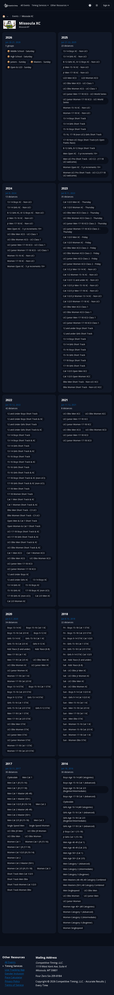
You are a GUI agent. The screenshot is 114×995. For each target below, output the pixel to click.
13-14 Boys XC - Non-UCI (75, 51)
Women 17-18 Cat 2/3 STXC (20, 750)
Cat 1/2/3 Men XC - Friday (75, 237)
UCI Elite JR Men (15, 831)
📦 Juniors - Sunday (16, 61)
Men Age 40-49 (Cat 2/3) (75, 847)
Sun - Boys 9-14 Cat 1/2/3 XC (77, 692)
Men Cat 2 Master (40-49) (19, 809)
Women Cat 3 (43, 868)
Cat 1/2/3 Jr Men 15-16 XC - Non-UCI (80, 285)
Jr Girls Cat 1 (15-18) (72, 836)
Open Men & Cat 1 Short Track (22, 520)
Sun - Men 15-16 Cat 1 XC (75, 702)
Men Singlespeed (71, 890)
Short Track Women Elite (19, 889)
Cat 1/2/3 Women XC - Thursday (78, 207)
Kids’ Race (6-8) (42, 649)
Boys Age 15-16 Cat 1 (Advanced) (79, 782)
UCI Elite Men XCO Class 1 (75, 306)
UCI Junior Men (91, 895)
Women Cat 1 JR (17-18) (18, 847)
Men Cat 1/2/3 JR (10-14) (19, 804)
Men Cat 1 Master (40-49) (19, 793)
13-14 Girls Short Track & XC (21, 451)
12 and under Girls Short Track (77, 333)
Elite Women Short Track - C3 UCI (23, 515)
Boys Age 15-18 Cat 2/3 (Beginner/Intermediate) (74, 789)
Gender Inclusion (14, 973)
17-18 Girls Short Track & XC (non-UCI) (25, 483)
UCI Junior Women (72, 901)
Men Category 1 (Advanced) (76, 863)
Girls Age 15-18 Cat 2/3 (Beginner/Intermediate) (74, 819)
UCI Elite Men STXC (16, 724)
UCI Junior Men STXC (17, 734)
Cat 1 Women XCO (36, 553)
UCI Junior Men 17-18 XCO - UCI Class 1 (26, 244)
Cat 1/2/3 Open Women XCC (76, 376)
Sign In (106, 5)
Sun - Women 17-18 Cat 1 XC (77, 734)
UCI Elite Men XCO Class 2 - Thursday (81, 212)
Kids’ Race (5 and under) (18, 649)
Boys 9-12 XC (40, 633)
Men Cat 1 (27, 777)
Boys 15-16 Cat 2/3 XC (18, 633)
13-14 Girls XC (14, 585)
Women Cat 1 (13, 841)
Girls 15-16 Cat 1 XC (34, 638)
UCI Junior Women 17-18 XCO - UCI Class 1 (28, 250)
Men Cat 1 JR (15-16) (17, 782)
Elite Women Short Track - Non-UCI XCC (82, 387)
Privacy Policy (12, 981)
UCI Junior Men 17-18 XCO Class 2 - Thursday (85, 223)
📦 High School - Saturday (19, 56)
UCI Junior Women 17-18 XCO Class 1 (81, 322)
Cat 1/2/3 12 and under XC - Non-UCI (81, 280)
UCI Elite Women (33, 836)
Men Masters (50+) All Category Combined (83, 885)
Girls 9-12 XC (39, 643)
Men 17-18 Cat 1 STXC (18, 713)
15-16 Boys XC (32, 585)
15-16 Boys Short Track (74, 129)
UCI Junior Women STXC (19, 740)
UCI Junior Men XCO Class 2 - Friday (80, 258)
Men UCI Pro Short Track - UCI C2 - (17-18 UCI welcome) (83, 160)
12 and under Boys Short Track (78, 328)
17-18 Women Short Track (20, 494)
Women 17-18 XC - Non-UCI (76, 113)
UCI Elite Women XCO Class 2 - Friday (81, 253)
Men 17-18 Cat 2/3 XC (17, 659)
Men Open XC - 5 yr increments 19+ (80, 153)
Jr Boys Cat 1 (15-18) (73, 831)
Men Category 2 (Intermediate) (78, 869)
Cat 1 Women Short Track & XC (22, 504)
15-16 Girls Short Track (74, 355)
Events (15, 16)
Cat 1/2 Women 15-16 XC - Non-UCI (80, 274)
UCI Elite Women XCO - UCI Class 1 (80, 88)
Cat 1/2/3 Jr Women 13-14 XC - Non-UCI (82, 296)
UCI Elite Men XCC (71, 413)
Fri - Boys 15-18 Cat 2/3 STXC (77, 633)
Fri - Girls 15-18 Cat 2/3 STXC (77, 649)
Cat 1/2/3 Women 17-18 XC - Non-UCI (81, 301)
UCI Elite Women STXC (18, 729)
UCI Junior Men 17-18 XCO (20, 563)
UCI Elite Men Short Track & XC (22, 542)
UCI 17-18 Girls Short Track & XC (23, 536)
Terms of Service (14, 985)
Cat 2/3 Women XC (16, 601)
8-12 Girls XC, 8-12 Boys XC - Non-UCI (81, 61)
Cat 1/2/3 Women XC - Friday (77, 242)
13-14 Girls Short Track (74, 123)
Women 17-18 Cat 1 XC (18, 675)
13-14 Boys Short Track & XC (21, 440)
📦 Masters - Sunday (40, 61)
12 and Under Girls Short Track (22, 424)
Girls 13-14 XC (14, 638)
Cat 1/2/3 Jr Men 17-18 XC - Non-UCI (80, 290)
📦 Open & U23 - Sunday (19, 67)
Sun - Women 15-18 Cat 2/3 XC (78, 729)
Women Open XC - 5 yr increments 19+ (82, 167)
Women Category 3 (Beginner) (77, 922)
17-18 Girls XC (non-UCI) (18, 595)
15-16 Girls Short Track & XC (21, 472)
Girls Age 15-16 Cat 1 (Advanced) (79, 812)
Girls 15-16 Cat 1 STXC (18, 702)
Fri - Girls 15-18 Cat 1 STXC (76, 643)
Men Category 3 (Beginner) (76, 874)
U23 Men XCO (70, 77)
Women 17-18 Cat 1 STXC (19, 745)
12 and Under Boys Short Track (22, 413)
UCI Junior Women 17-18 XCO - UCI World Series (83, 101)
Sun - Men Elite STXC (73, 718)
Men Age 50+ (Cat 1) (73, 853)
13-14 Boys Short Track (74, 118)
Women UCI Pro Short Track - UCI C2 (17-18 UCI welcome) (84, 174)
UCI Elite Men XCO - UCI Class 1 (78, 83)
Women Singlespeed (73, 928)
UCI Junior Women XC (17, 670)
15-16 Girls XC (14, 590)
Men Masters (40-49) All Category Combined (84, 879)
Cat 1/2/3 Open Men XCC (75, 371)
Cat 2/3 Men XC (42, 595)
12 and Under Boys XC (18, 574)
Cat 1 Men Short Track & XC (20, 499)
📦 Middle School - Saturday (20, 51)
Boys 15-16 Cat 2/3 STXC (19, 692)
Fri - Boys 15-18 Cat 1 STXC (76, 627)
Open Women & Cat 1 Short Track (23, 526)
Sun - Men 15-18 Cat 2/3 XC (76, 708)
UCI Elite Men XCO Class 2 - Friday (79, 247)
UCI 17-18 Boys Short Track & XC (23, 531)
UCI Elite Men (13, 836)
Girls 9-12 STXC (42, 708)
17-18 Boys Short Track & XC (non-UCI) (26, 478)
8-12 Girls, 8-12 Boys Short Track (79, 148)
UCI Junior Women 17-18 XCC (77, 424)
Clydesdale (12, 777)
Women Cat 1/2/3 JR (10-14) (20, 852)
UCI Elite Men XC (41, 659)
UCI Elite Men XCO (16, 558)
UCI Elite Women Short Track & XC (24, 547)
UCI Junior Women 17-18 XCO (21, 569)
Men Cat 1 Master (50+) (18, 798)
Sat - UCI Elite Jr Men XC (74, 670)
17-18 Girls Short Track (74, 365)
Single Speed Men (15, 825)
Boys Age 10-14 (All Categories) (78, 777)
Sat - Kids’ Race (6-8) (73, 665)
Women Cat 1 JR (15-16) (36, 841)
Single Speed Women (39, 825)
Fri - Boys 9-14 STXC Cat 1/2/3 (77, 638)
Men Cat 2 (41, 804)
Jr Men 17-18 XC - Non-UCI (76, 72)
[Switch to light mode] (96, 5)
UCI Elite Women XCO (40, 558)
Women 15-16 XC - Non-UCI (76, 107)
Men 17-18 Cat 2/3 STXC (19, 718)
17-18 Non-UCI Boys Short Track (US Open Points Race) (83, 141)
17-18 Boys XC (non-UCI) (37, 590)
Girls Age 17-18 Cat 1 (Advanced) (79, 826)
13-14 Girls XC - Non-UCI (75, 56)
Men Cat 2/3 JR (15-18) (18, 820)
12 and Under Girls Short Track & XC (24, 429)
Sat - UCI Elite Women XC (75, 686)
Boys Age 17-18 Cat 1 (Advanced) (79, 796)
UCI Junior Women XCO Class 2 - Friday (82, 264)
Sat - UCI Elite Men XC (73, 681)
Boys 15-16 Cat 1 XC (36, 627)
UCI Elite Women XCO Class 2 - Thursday (82, 218)
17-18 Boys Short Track (74, 360)
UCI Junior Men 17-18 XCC (75, 419)
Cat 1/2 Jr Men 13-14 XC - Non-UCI (79, 269)
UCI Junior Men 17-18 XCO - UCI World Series (84, 94)
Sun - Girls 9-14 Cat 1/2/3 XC (76, 697)
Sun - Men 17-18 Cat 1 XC (75, 713)
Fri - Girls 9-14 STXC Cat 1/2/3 (77, 654)
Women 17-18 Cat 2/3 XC (19, 681)
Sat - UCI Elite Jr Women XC (76, 675)
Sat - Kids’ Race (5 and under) (77, 659)
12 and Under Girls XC (17, 579)
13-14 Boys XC (40, 579)
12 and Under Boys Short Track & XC (25, 419)
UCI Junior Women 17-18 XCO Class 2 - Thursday (81, 230)
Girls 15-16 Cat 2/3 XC (17, 643)
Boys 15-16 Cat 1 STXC (40, 686)
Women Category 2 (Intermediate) (79, 917)
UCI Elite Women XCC (95, 413)
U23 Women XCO (89, 77)
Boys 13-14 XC (14, 627)
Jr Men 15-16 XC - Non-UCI (76, 67)
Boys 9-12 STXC (15, 697)
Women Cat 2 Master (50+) (20, 863)
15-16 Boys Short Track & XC (21, 461)
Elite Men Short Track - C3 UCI (21, 510)
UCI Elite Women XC (17, 665)
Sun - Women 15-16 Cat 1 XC (77, 724)
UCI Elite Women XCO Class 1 (77, 312)
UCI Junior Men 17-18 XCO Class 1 (79, 317)
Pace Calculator (13, 977)
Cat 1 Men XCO (14, 553)
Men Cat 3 (39, 820)
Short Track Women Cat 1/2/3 (21, 884)
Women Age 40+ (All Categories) (78, 906)
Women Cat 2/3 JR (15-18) (19, 868)
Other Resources (58, 5)
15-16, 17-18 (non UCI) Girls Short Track (82, 134)
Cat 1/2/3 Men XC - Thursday (77, 202)
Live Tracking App (14, 969)
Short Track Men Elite (17, 879)
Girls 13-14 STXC (35, 697)
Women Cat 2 (13, 857)
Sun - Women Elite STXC (74, 740)
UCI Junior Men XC (40, 665)
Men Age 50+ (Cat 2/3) (74, 858)
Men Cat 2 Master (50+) (18, 814)
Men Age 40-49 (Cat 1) (74, 842)
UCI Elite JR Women (36, 831)
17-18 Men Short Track (18, 488)
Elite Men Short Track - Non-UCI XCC (80, 381)
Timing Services (39, 5)
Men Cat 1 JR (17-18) (17, 788)
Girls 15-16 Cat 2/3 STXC (19, 708)
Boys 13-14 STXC (15, 686)
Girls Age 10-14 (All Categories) (78, 807)
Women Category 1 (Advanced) (78, 911)
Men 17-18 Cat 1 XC (16, 654)
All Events (25, 5)
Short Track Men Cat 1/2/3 (20, 873)
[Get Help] (90, 5)
